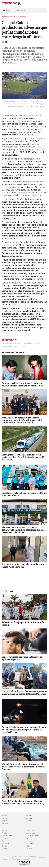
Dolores (4, 830)
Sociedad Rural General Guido (26, 343)
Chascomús (30, 830)
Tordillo (4, 833)
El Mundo (29, 849)
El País (28, 846)
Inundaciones (7, 347)
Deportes (5, 823)
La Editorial (29, 818)
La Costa (5, 838)
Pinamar (4, 841)
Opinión (28, 815)
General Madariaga (32, 836)
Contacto (29, 821)
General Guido (7, 343)
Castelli (4, 846)
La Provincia (30, 843)
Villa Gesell (5, 843)
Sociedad (5, 818)
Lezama (4, 849)
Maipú (28, 838)
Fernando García (20, 347)
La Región (29, 841)
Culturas (5, 821)
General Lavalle (31, 833)
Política (22, 10)
